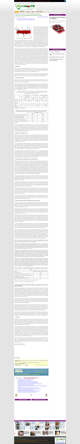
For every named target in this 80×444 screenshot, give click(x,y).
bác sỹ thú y (37, 360)
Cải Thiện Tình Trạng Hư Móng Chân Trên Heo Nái (38, 433)
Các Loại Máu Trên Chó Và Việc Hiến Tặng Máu (25, 379)
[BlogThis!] (16, 357)
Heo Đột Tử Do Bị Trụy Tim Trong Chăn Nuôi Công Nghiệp (50, 433)
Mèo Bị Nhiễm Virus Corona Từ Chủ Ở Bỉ (24, 380)
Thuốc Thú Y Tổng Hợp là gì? (55, 51)
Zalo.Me (35, 1)
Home (17, 11)
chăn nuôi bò (19, 361)
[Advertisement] (51, 7)
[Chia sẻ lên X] (17, 357)
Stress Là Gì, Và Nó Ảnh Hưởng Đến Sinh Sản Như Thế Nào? (28, 15)
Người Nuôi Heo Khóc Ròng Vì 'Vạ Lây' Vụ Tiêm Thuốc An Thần (28, 387)
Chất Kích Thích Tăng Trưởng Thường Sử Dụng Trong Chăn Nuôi (20, 424)
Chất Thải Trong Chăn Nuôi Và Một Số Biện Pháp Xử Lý (22, 428)
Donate (23, 1)
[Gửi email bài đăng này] (15, 357)
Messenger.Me (40, 1)
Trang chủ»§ (15, 13)
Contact (20, 1)
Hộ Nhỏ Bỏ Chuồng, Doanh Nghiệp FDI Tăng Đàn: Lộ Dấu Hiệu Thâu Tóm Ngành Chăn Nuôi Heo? (32, 386)
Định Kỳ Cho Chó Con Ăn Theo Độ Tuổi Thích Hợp (32, 428)
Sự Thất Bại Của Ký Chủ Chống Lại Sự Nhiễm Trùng (26, 19)
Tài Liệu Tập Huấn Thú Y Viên (42, 427)
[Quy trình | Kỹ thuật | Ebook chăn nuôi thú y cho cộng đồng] (18, 372)
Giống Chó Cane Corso (62, 427)
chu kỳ (30, 360)
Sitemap (45, 1)
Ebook (32, 11)
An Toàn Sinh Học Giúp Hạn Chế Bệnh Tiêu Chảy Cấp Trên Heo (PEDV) (29, 388)
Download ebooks (29, 1)
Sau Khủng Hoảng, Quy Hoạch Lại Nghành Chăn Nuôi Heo (27, 392)
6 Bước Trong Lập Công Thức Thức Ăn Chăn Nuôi (26, 389)
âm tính (33, 360)
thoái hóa (26, 360)
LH (39, 360)
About (16, 1)
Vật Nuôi (27, 11)
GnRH (42, 360)
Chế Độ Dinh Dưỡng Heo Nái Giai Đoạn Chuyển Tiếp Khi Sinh (27, 381)
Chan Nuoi (18, 13)
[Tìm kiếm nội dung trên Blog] (65, 1)
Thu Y (21, 13)
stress (23, 360)
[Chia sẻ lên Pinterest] (19, 357)
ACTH (44, 360)
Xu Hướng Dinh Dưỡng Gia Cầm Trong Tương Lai (26, 384)
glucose (20, 360)
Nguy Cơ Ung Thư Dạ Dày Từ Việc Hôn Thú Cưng (25, 18)
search (49, 1)
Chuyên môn (22, 11)
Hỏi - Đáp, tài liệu (39, 11)
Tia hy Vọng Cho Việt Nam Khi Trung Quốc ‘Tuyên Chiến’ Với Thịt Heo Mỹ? (30, 383)
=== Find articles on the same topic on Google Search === (31, 362)
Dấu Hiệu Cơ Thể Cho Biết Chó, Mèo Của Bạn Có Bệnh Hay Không (28, 390)
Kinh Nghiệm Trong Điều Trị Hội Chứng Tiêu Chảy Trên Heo (63, 433)
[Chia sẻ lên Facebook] (18, 357)
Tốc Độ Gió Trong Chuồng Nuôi (52, 422)
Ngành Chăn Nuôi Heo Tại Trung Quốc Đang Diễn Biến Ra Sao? (28, 382)
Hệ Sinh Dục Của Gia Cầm (42, 422)
